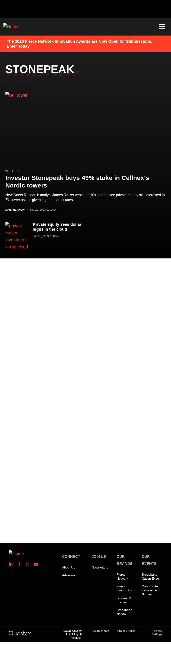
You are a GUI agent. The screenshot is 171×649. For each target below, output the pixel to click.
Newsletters (100, 567)
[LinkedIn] (12, 564)
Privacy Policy (126, 630)
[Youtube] (37, 564)
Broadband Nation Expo (150, 576)
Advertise (68, 575)
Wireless (12, 171)
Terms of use (100, 630)
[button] (162, 26)
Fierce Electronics (124, 588)
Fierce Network (122, 576)
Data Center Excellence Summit (150, 590)
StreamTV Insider (124, 600)
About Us (68, 567)
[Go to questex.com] (20, 633)
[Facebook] (20, 564)
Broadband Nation (124, 612)
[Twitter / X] (28, 564)
